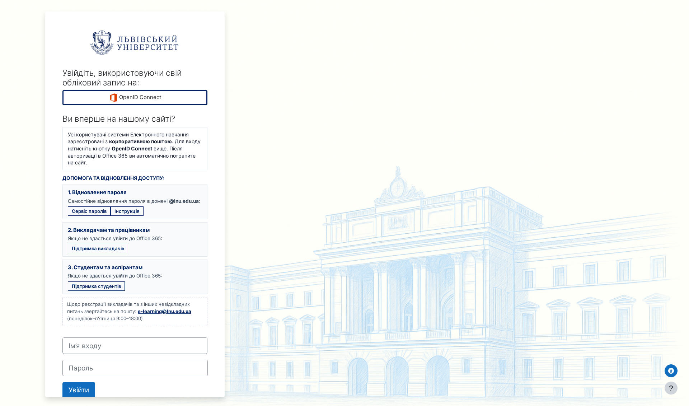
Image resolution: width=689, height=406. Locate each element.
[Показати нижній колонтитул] (671, 388)
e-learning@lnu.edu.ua (164, 311)
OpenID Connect (139, 97)
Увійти (79, 390)
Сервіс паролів (89, 211)
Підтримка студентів (96, 286)
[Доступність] (671, 370)
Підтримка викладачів (98, 248)
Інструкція (127, 211)
